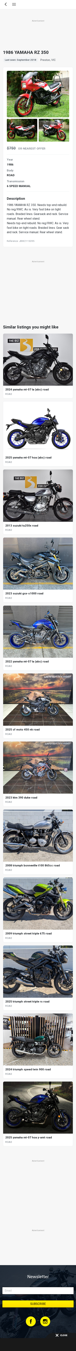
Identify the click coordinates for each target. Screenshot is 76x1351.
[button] (22, 130)
